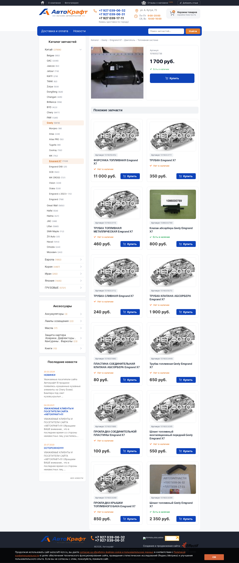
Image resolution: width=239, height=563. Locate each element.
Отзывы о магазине (160, 2)
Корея (52, 266)
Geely (104, 40)
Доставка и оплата (54, 31)
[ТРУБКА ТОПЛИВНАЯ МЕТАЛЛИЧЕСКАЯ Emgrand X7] (117, 204)
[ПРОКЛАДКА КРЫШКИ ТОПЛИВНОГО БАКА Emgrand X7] (117, 479)
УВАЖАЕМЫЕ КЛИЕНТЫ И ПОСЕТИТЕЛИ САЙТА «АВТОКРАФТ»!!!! (58, 411)
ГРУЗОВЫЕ (55, 287)
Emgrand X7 (116, 40)
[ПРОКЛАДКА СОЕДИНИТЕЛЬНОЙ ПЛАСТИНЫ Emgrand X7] (117, 408)
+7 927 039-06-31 (112, 14)
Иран (51, 273)
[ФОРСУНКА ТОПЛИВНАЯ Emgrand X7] (117, 136)
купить (174, 78)
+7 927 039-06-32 (112, 10)
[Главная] (63, 12)
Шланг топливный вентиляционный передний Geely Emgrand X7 (171, 435)
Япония (53, 280)
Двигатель (129, 40)
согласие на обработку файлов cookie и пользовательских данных (116, 552)
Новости (79, 31)
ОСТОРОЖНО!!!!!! (54, 448)
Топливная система (148, 40)
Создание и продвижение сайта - (162, 545)
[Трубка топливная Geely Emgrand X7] (173, 340)
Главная (42, 3)
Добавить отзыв (190, 3)
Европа (53, 259)
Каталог (95, 40)
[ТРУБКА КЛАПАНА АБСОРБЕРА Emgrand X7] (173, 272)
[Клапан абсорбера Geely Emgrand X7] (173, 204)
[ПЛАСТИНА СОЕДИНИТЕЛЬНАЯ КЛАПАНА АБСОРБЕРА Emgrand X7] (117, 340)
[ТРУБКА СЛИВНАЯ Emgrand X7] (117, 272)
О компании (54, 2)
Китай (53, 49)
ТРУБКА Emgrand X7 (163, 160)
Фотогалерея (71, 2)
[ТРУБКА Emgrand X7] (173, 136)
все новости (76, 478)
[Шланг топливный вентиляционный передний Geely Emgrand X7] (173, 408)
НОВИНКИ (49, 374)
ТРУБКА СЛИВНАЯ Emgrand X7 (114, 296)
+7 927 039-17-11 (111, 18)
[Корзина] (172, 13)
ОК (214, 557)
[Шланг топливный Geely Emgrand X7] (173, 479)
